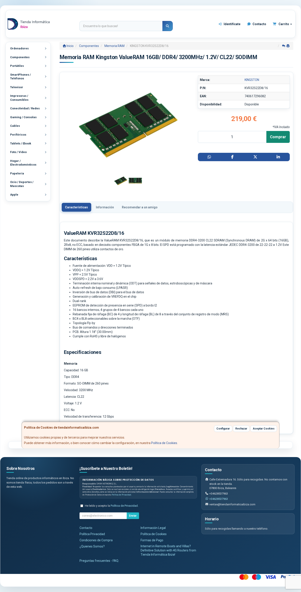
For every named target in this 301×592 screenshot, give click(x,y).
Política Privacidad (92, 534)
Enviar (133, 515)
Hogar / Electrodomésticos (23, 162)
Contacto (259, 24)
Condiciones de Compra (96, 540)
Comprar (278, 136)
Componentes (20, 57)
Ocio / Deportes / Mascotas (21, 184)
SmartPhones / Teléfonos (20, 76)
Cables (15, 125)
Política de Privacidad (121, 495)
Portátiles (17, 65)
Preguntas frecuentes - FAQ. (99, 560)
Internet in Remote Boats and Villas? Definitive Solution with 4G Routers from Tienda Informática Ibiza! (168, 550)
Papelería (17, 173)
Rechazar (241, 428)
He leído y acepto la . (111, 505)
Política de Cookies (164, 443)
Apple (14, 194)
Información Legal (153, 528)
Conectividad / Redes (25, 108)
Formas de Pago (152, 540)
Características (76, 207)
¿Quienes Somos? (92, 546)
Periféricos (18, 134)
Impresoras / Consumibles (19, 97)
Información (105, 207)
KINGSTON (252, 80)
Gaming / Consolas (23, 117)
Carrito (284, 24)
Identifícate (231, 24)
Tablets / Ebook (20, 143)
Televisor (16, 87)
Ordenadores (19, 48)
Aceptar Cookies (264, 428)
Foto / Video (18, 152)
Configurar (223, 428)
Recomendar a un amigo (140, 207)
